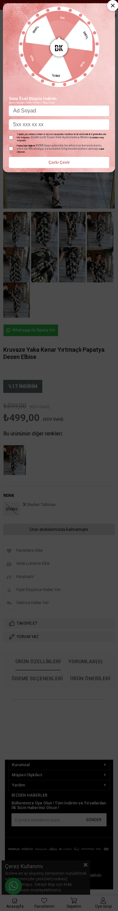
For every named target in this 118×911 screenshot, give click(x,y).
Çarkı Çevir (59, 162)
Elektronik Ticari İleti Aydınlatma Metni (60, 137)
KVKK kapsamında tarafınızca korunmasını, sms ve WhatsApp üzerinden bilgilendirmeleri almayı (59, 147)
